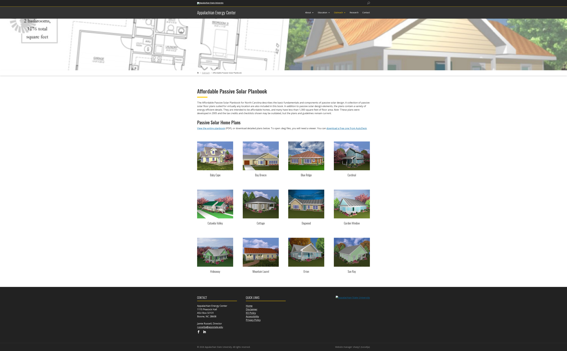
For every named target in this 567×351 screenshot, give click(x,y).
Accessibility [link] (252, 316)
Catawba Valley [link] (215, 223)
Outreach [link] (338, 12)
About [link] (308, 12)
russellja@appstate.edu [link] (210, 327)
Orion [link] (306, 271)
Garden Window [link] (352, 223)
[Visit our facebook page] (198, 332)
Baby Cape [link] (215, 175)
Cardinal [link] (352, 175)
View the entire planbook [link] (211, 128)
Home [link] (249, 305)
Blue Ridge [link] (306, 175)
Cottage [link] (261, 223)
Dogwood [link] (306, 223)
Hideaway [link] (215, 271)
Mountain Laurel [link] (260, 271)
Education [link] (322, 12)
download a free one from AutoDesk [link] (346, 128)
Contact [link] (366, 12)
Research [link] (354, 12)
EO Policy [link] (251, 313)
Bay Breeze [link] (261, 175)
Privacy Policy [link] (253, 320)
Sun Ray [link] (352, 271)
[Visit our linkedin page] (204, 332)
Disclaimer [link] (251, 309)
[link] (210, 3)
